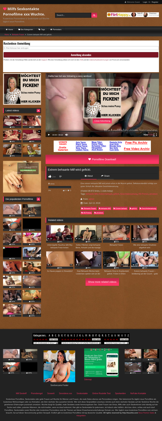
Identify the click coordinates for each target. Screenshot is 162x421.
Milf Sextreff (21, 393)
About (90, 176)
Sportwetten (120, 393)
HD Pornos (143, 194)
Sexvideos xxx (65, 393)
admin (91, 199)
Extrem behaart (105, 194)
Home (10, 29)
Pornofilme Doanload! (103, 159)
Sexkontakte (82, 393)
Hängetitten (81, 416)
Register (155, 2)
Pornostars (57, 29)
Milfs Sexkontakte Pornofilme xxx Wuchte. (24, 11)
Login (145, 2)
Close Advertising (102, 121)
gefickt (116, 194)
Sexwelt (50, 393)
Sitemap (88, 379)
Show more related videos (102, 282)
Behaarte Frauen (18, 35)
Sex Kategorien (27, 29)
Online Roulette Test (101, 393)
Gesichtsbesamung (128, 194)
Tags (43, 29)
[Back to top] (154, 413)
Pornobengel (37, 393)
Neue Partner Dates (146, 413)
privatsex (153, 194)
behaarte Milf (92, 194)
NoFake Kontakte (138, 393)
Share (107, 176)
